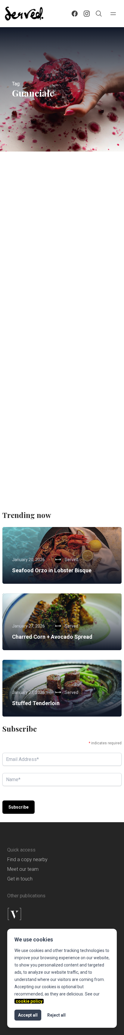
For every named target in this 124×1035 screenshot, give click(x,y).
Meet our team (23, 869)
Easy (45, 245)
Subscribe (18, 807)
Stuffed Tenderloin (36, 703)
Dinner (23, 245)
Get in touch (20, 879)
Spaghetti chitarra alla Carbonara (57, 267)
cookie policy (29, 1001)
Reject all (56, 1015)
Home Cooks (71, 245)
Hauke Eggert (44, 305)
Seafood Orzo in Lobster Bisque (51, 570)
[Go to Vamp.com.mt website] (62, 914)
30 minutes (27, 409)
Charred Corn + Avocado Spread (52, 637)
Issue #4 (25, 420)
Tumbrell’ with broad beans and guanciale (54, 435)
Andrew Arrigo (45, 477)
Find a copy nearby (27, 859)
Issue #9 (25, 256)
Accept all (28, 1015)
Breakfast (57, 409)
